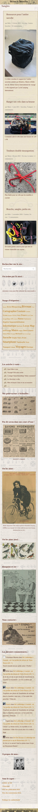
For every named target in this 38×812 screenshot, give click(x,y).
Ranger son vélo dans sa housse (20, 101)
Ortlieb (5, 334)
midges (21, 330)
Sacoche (7, 337)
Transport (30, 107)
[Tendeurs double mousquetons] (20, 177)
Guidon (15, 319)
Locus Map (29, 325)
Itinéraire (20, 326)
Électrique (29, 347)
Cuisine (28, 311)
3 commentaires (13, 217)
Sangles (14, 338)
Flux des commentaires (11, 793)
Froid (28, 315)
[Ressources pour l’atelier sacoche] (20, 53)
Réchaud (19, 334)
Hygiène (6, 322)
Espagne (10, 315)
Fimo (19, 315)
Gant (31, 315)
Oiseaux (30, 330)
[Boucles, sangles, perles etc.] (20, 232)
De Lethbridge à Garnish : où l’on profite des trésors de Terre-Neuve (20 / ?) (18, 660)
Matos (15, 330)
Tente (27, 342)
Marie (9, 107)
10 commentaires (17, 26)
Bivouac (27, 306)
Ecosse (5, 315)
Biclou (9, 307)
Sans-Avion (21, 338)
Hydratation (27, 319)
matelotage (7, 330)
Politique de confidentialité (11, 800)
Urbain (13, 347)
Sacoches (7, 26)
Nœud (25, 330)
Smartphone (9, 341)
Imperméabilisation (17, 322)
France (24, 315)
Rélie (9, 23)
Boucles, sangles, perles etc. (18, 209)
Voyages (21, 346)
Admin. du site (7, 783)
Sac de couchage (26, 333)
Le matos (30, 156)
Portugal (13, 333)
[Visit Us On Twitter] (15, 286)
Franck (8, 688)
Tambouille (21, 342)
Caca (33, 307)
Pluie (9, 334)
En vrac (24, 156)
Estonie (14, 315)
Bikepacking (16, 307)
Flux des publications (11, 789)
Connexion (6, 786)
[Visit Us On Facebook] (22, 286)
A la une (24, 23)
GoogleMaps (6, 319)
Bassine (4, 307)
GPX (12, 319)
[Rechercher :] (19, 269)
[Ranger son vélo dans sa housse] (20, 123)
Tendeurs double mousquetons (20, 150)
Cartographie (9, 311)
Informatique (9, 325)
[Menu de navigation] (33, 2)
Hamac (21, 318)
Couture (30, 23)
